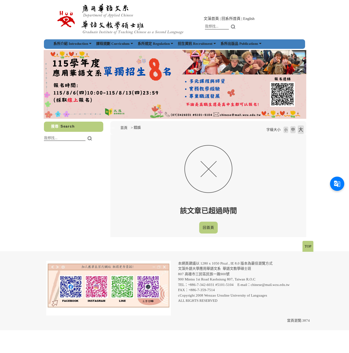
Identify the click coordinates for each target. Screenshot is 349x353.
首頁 (123, 128)
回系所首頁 (231, 19)
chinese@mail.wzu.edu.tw (270, 285)
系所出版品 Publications (239, 44)
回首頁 (208, 227)
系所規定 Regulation (154, 44)
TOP (308, 246)
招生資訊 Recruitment (195, 44)
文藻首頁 (211, 19)
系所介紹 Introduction (70, 44)
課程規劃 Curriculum (113, 44)
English (249, 19)
